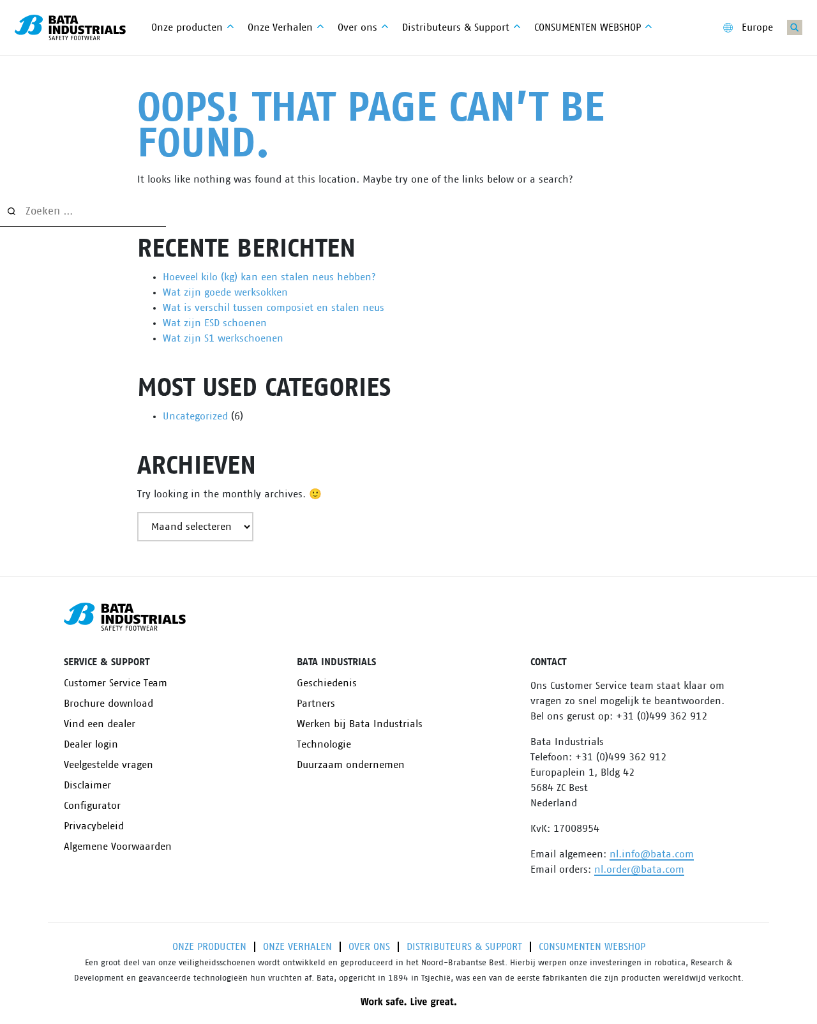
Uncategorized (195, 416)
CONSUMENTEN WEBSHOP (592, 947)
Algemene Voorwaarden (118, 846)
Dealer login (91, 744)
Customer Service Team (115, 683)
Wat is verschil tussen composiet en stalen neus (273, 308)
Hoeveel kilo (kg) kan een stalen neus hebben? (269, 277)
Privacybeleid (94, 826)
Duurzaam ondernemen (351, 765)
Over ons (369, 947)
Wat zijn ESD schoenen (215, 323)
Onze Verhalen (297, 947)
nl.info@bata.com (652, 854)
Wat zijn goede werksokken (225, 292)
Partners (316, 703)
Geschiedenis (327, 683)
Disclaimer (87, 785)
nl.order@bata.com (639, 869)
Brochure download (108, 703)
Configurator (92, 806)
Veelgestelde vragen (108, 765)
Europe (757, 27)
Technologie (324, 744)
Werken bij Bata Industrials (360, 724)
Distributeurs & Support (464, 947)
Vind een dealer (99, 724)
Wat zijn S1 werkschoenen (223, 338)
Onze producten (209, 947)
